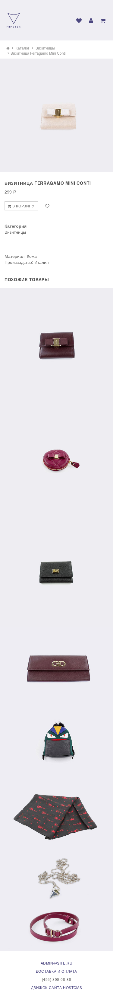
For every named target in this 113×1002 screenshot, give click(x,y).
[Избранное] (79, 20)
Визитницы (45, 47)
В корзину (23, 205)
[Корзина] (103, 20)
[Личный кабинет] (91, 20)
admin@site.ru (57, 962)
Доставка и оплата (56, 971)
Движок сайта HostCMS (56, 987)
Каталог (22, 47)
